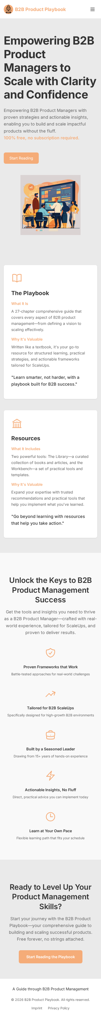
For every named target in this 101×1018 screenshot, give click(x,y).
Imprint (36, 1008)
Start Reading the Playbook (50, 956)
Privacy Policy (59, 1008)
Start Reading (21, 158)
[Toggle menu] (92, 9)
